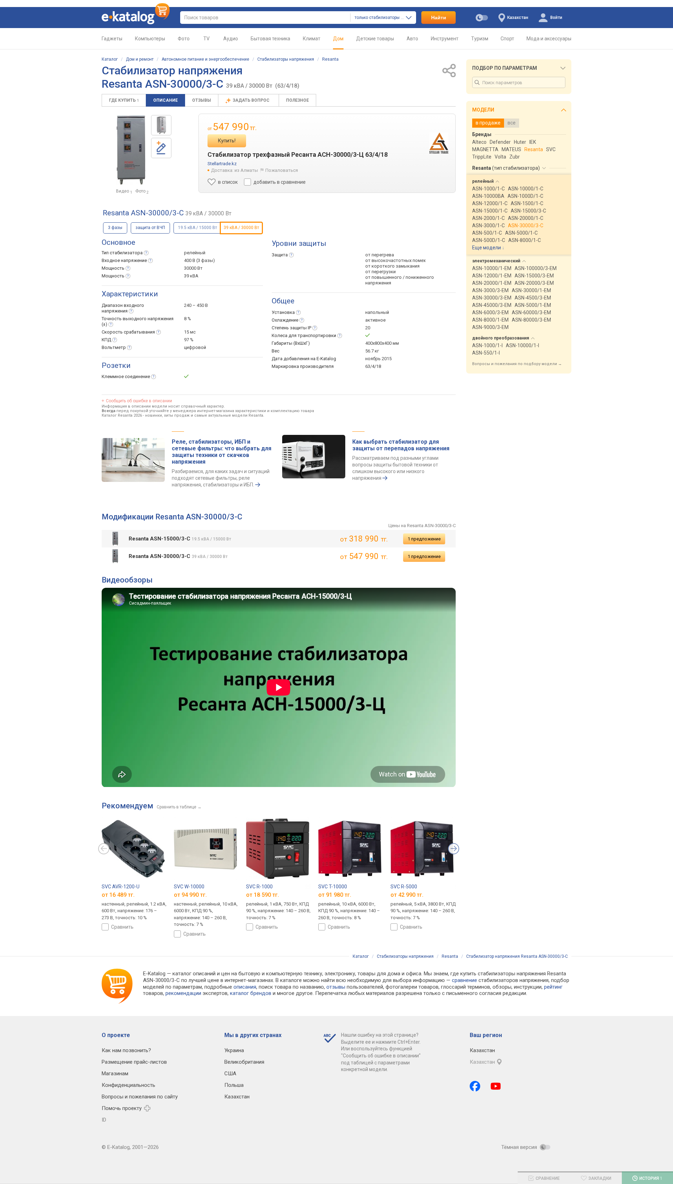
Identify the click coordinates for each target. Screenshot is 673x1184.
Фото (184, 38)
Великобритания (244, 1062)
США (230, 1073)
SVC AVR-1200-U (121, 886)
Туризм (479, 38)
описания (244, 987)
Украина (234, 1050)
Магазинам (115, 1073)
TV (206, 38)
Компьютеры (150, 38)
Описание (165, 100)
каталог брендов (250, 993)
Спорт (507, 38)
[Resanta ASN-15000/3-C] (161, 125)
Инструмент (444, 38)
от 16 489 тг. (118, 894)
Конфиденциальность (128, 1085)
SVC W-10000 (189, 886)
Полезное (297, 100)
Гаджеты (112, 38)
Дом (338, 38)
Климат (311, 38)
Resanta (330, 59)
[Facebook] (475, 1086)
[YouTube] (496, 1086)
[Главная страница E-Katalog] (136, 17)
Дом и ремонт (140, 59)
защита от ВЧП (150, 227)
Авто (412, 38)
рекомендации (183, 993)
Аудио (230, 38)
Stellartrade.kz (222, 163)
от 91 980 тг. (334, 894)
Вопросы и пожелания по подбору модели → (517, 364)
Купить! (227, 140)
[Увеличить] (131, 150)
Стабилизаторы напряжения (285, 59)
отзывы (335, 987)
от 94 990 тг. (190, 894)
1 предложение (424, 538)
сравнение (464, 980)
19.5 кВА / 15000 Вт (197, 227)
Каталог (110, 59)
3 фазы (115, 227)
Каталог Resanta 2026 (122, 415)
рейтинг (553, 987)
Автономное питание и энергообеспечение (205, 59)
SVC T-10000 (332, 886)
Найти (438, 17)
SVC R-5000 (403, 886)
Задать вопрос (252, 100)
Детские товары (375, 38)
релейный (194, 252)
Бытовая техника (270, 38)
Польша (234, 1085)
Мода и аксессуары (548, 38)
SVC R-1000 (259, 886)
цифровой (195, 347)
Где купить (124, 100)
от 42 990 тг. (406, 894)
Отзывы (201, 100)
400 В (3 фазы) (199, 260)
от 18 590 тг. (262, 894)
